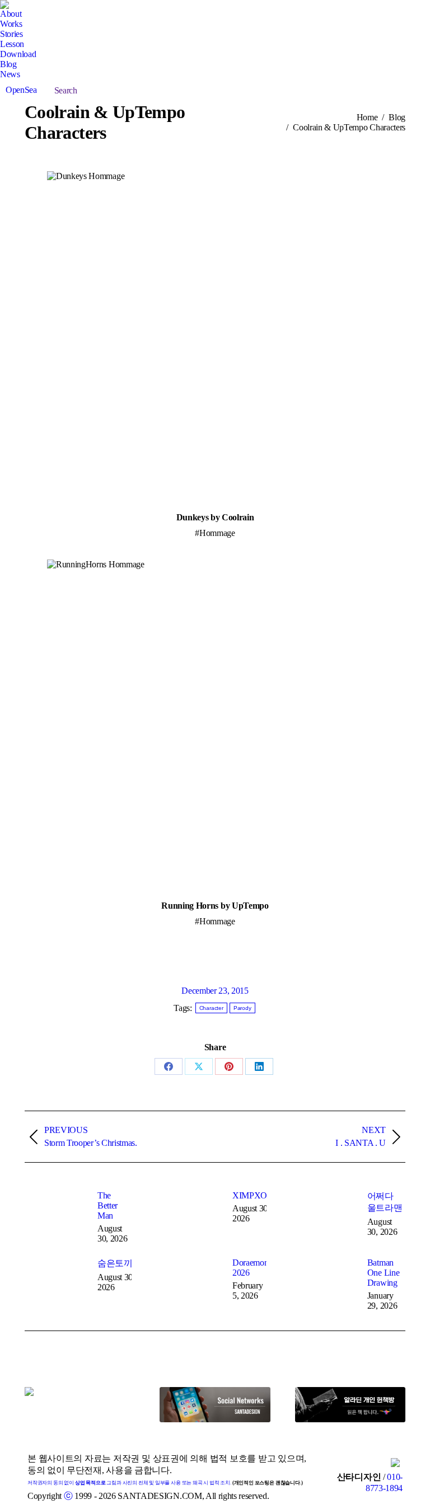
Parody (242, 1008)
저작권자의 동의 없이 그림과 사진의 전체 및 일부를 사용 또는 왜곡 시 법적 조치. (129, 1483)
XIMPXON (253, 1195)
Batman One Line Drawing (383, 1272)
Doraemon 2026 (250, 1267)
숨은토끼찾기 (123, 1263)
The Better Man (107, 1205)
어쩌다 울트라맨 (385, 1201)
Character (211, 1008)
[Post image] (55, 1215)
